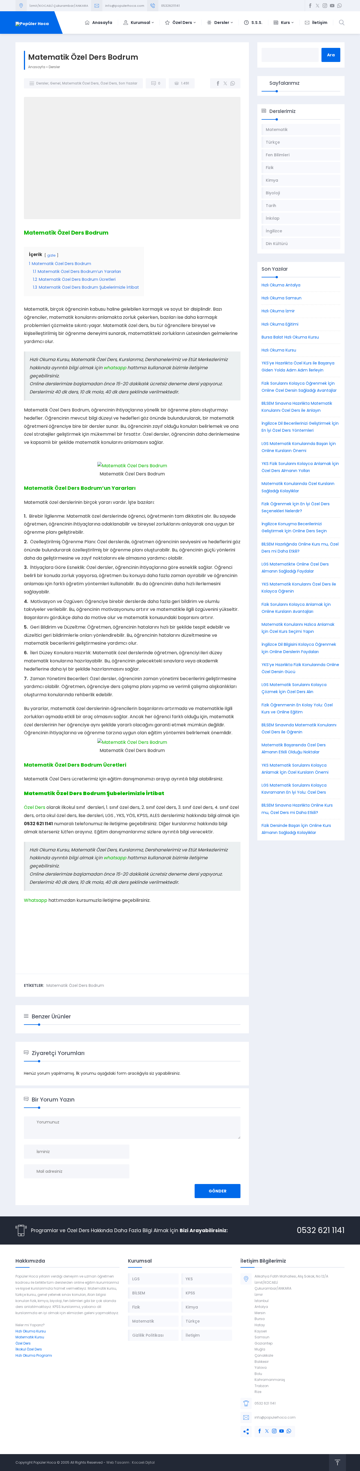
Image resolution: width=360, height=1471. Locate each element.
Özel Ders (108, 83)
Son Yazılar (128, 83)
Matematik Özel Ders (80, 83)
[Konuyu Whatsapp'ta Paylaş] (232, 83)
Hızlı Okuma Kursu (279, 350)
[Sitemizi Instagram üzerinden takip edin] (325, 5)
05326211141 (170, 5)
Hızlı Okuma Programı (33, 1355)
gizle (51, 255)
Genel (55, 83)
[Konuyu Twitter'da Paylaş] (225, 83)
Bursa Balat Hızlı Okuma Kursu (290, 337)
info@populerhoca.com (124, 5)
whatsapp (115, 367)
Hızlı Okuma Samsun (282, 298)
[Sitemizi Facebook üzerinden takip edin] (310, 5)
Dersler (54, 66)
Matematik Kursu (29, 1337)
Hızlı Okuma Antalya (281, 285)
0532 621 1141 (321, 1230)
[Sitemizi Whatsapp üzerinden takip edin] (339, 5)
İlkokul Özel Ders (28, 1349)
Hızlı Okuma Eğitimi (280, 324)
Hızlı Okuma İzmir (278, 311)
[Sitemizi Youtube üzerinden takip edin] (332, 5)
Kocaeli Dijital (143, 1462)
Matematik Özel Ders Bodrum (75, 985)
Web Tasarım (117, 1462)
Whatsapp (35, 900)
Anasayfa (36, 66)
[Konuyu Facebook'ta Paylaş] (218, 83)
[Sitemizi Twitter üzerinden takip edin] (317, 5)
